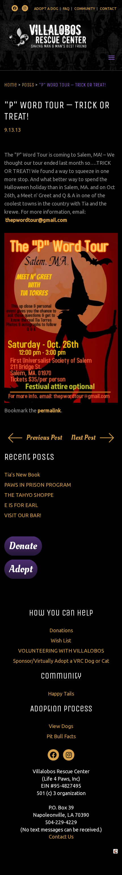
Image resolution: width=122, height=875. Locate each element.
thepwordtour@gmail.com (36, 220)
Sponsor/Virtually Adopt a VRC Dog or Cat (61, 661)
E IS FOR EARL (21, 505)
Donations (61, 630)
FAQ (66, 8)
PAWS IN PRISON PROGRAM (37, 485)
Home (10, 85)
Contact (108, 8)
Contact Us (61, 836)
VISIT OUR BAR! (22, 515)
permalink (49, 410)
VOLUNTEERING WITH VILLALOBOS (61, 650)
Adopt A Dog (46, 8)
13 (11, 130)
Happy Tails (61, 693)
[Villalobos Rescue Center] (61, 35)
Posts (28, 85)
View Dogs (61, 726)
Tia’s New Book (22, 474)
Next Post (83, 437)
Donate (23, 546)
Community (84, 8)
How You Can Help (61, 613)
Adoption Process (61, 708)
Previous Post (44, 437)
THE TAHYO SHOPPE (29, 495)
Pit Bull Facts (61, 736)
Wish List (61, 640)
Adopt (21, 569)
